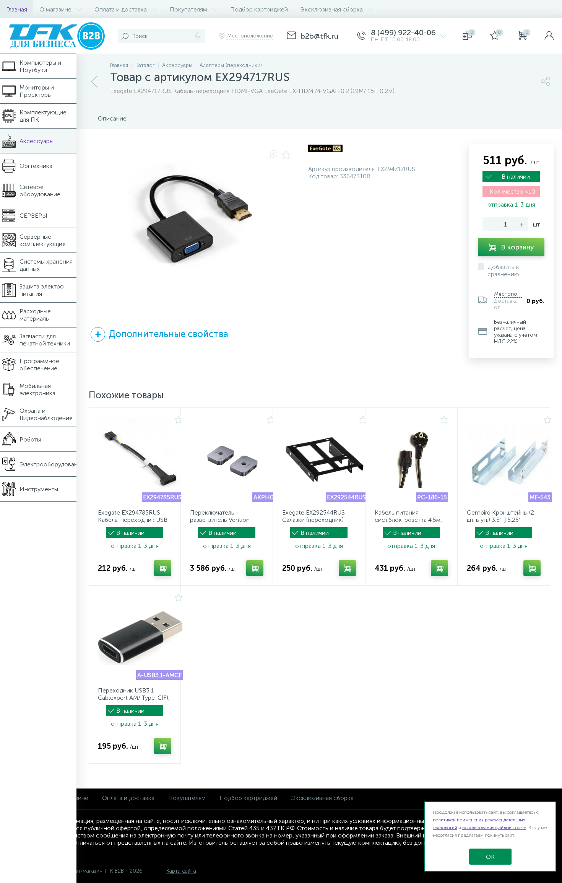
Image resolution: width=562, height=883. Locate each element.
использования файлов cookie (494, 827)
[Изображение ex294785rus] (140, 459)
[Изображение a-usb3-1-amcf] (140, 637)
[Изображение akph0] (232, 459)
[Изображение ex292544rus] (324, 459)
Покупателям (187, 798)
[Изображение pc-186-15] (411, 459)
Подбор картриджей (248, 798)
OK (490, 856)
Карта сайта (181, 871)
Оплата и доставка (128, 798)
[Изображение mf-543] (509, 459)
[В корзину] (162, 568)
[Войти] (549, 36)
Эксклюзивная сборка (322, 798)
